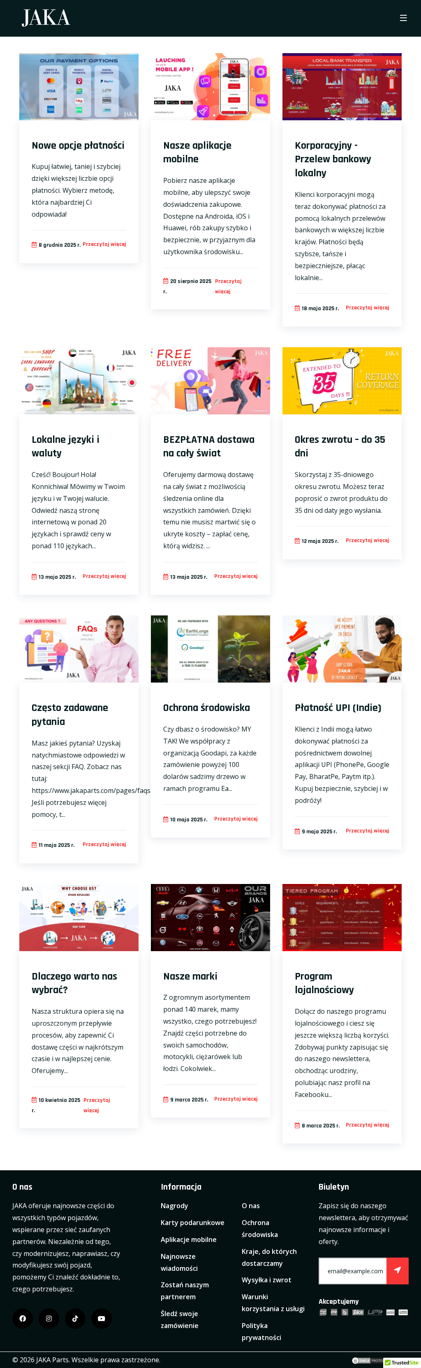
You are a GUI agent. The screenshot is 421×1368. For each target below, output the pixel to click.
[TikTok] (75, 1318)
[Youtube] (101, 1318)
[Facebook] (22, 1318)
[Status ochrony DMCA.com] (371, 1359)
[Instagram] (49, 1318)
